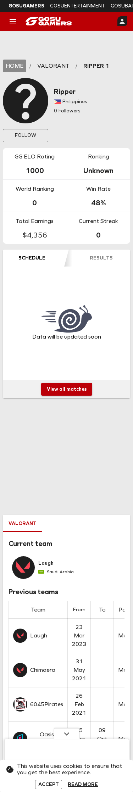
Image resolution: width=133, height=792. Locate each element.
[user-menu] (122, 21)
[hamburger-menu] (13, 21)
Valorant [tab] (23, 523)
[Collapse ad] (66, 733)
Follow (25, 135)
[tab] (32, 258)
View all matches (67, 389)
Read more (83, 784)
